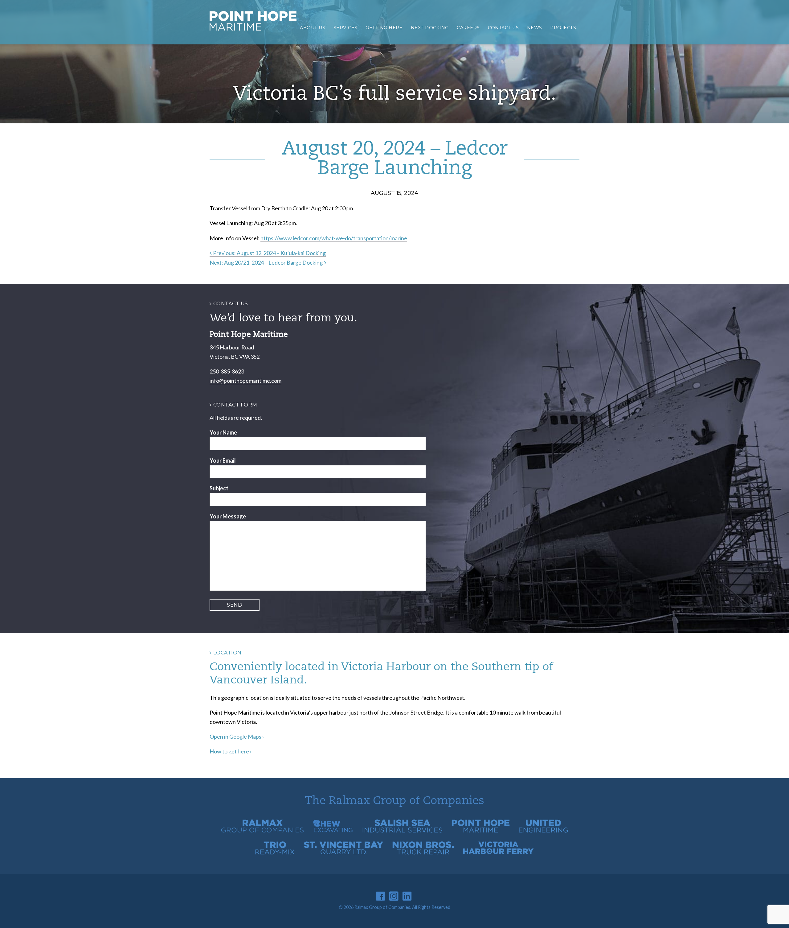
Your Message (228, 516)
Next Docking (430, 28)
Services (345, 28)
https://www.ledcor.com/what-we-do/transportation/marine (333, 238)
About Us (312, 28)
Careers (468, 28)
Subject (219, 488)
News (534, 28)
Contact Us (503, 28)
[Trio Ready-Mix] (275, 852)
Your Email (223, 460)
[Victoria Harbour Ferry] (498, 852)
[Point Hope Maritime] (480, 830)
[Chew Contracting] (333, 830)
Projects (563, 28)
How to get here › (231, 751)
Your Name (223, 432)
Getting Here (384, 28)
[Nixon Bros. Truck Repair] (423, 852)
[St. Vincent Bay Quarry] (343, 852)
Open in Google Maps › (237, 736)
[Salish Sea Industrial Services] (402, 830)
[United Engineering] (543, 830)
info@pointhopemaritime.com (245, 380)
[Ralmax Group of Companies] (262, 830)
